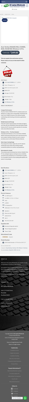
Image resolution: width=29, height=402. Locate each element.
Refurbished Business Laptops (15, 370)
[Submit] (26, 1)
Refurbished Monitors (14, 381)
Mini (13, 14)
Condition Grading (14, 355)
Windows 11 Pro (10, 102)
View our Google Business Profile (14, 342)
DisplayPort (11, 250)
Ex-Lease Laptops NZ (14, 373)
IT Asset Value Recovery (14, 335)
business (6, 250)
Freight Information (14, 353)
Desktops (7, 14)
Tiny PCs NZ (14, 379)
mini (17, 250)
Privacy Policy (14, 363)
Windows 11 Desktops (23, 247)
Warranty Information (14, 358)
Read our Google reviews (14, 344)
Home (1, 14)
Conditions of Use (14, 350)
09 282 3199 (9, 299)
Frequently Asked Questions (14, 361)
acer (4, 250)
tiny (19, 250)
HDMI (15, 250)
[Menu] (2, 5)
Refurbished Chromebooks (14, 376)
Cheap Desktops (9, 247)
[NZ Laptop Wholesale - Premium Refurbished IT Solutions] (14, 5)
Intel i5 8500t (10, 82)
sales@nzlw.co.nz (9, 303)
